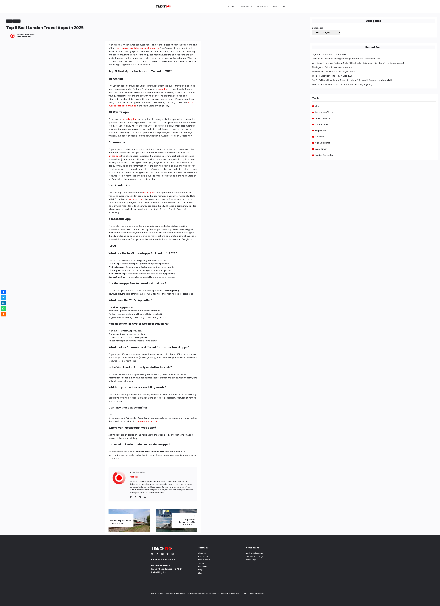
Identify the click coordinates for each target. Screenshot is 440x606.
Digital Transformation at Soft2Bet (329, 54)
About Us (202, 553)
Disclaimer (202, 566)
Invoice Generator (324, 155)
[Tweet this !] (3, 297)
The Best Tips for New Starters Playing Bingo (333, 71)
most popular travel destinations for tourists (137, 48)
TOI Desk (31, 34)
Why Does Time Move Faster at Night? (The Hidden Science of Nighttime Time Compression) (358, 63)
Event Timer (321, 149)
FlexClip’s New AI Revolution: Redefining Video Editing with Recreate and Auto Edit (352, 80)
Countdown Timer (324, 112)
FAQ (200, 570)
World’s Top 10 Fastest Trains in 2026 (121, 522)
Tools (274, 6)
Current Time (321, 124)
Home (9, 21)
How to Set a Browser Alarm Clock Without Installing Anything (342, 84)
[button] (283, 6)
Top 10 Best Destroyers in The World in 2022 (187, 522)
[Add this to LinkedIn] (3, 303)
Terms (201, 563)
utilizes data (115, 156)
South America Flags (254, 556)
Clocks (231, 6)
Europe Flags (251, 560)
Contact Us (203, 556)
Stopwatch (320, 130)
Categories (317, 28)
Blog (200, 573)
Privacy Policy (204, 560)
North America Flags (254, 553)
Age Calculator (322, 142)
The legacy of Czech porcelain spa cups (332, 67)
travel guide (149, 192)
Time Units (244, 6)
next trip (163, 89)
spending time (130, 119)
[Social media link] (131, 497)
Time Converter (322, 118)
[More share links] (3, 314)
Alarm (318, 106)
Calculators (261, 6)
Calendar (319, 136)
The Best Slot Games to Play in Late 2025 (332, 76)
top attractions (136, 199)
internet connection (148, 421)
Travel (17, 21)
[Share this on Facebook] (3, 292)
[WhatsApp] (3, 308)
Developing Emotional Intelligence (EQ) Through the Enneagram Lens (346, 58)
